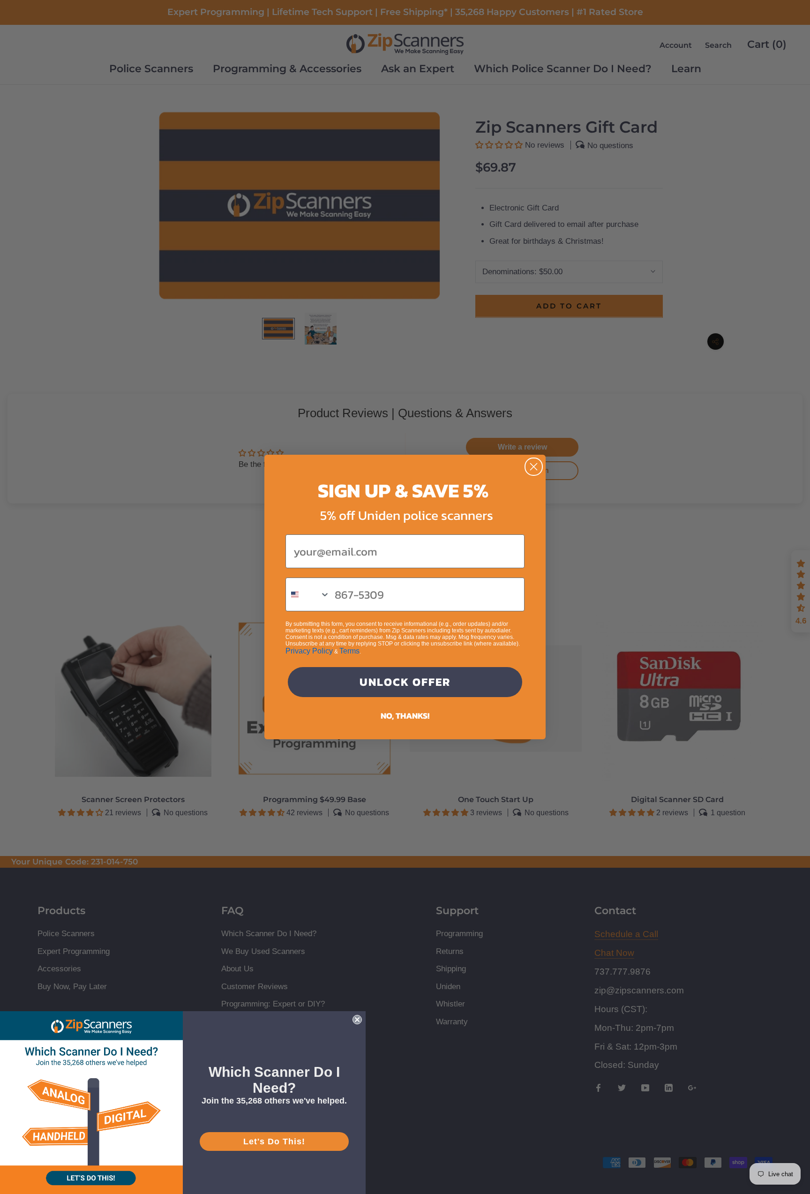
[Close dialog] (533, 466)
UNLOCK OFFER (405, 682)
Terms (349, 651)
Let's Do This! (274, 1141)
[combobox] (308, 594)
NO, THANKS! (405, 715)
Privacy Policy (309, 651)
